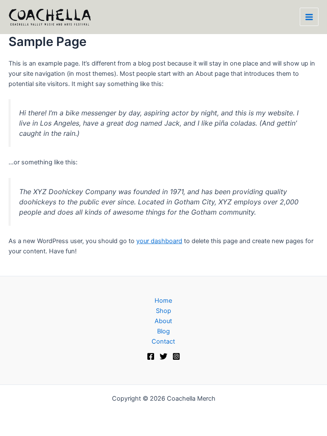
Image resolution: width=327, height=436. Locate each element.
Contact (163, 341)
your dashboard (159, 241)
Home (163, 300)
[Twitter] (163, 356)
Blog (163, 331)
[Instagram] (176, 356)
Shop (163, 311)
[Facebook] (151, 356)
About (163, 321)
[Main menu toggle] (309, 17)
